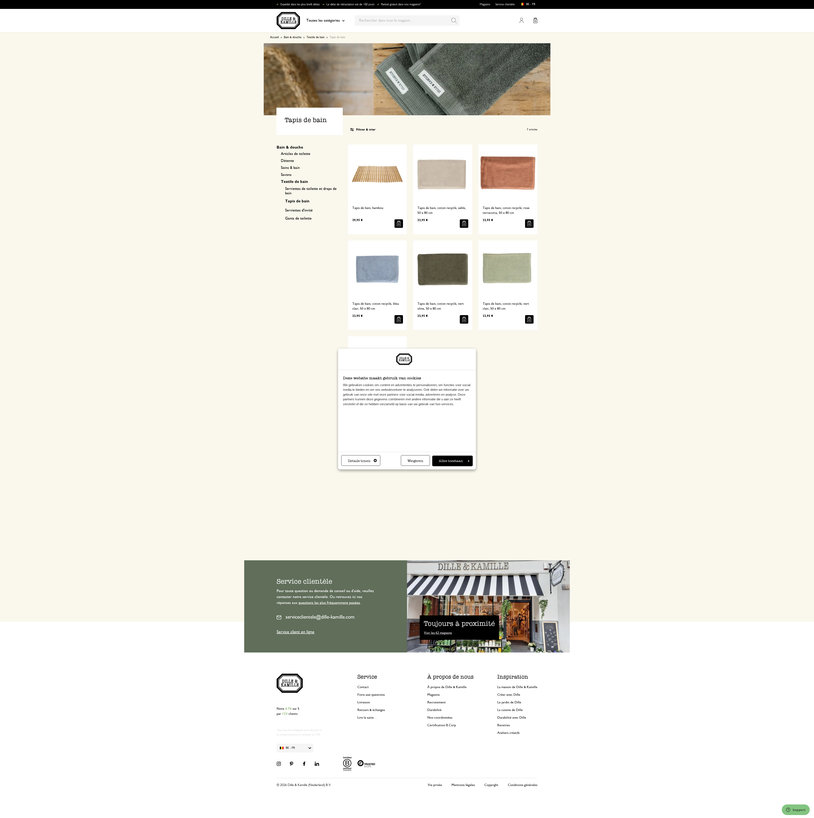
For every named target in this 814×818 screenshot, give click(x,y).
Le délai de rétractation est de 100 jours (350, 4)
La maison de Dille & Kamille (517, 687)
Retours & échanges (371, 710)
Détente (287, 161)
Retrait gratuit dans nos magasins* (401, 4)
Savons (286, 175)
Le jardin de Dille (509, 702)
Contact (363, 687)
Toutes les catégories (323, 20)
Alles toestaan (451, 461)
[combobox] (407, 20)
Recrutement (436, 702)
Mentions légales (463, 785)
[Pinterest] (291, 764)
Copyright (491, 785)
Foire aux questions (371, 694)
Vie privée (435, 785)
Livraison (363, 702)
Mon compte (522, 20)
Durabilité (434, 710)
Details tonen (359, 461)
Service (367, 677)
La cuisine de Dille (510, 710)
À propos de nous (450, 677)
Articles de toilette (295, 154)
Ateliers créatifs (508, 733)
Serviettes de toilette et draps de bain (311, 191)
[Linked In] (317, 764)
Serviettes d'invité (299, 210)
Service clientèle (505, 4)
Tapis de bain (297, 201)
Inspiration (512, 677)
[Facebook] (304, 764)
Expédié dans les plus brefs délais (300, 4)
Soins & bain (290, 168)
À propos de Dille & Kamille (447, 687)
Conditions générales (522, 785)
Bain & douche (292, 37)
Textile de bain (316, 37)
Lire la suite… (367, 717)
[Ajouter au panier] (398, 223)
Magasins (485, 4)
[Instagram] (279, 764)
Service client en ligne (295, 632)
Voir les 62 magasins (438, 632)
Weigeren (415, 461)
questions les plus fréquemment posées (329, 603)
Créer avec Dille (508, 694)
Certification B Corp (441, 725)
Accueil (274, 37)
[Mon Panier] (535, 20)
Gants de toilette (298, 218)
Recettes (503, 725)
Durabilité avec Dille (511, 717)
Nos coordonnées (439, 717)
